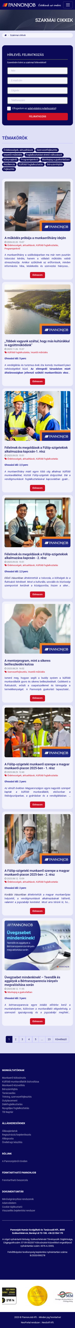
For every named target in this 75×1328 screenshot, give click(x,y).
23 (49, 1039)
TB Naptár (7, 1112)
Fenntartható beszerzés (15, 1180)
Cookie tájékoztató (12, 1206)
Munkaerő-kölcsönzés (14, 1077)
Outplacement (9, 1100)
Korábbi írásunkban (15, 894)
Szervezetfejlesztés (17, 671)
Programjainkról (12, 248)
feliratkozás (37, 116)
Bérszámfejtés (10, 1089)
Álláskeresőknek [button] (13, 1123)
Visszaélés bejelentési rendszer (18, 1210)
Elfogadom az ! (34, 108)
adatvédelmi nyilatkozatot (42, 108)
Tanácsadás (8, 1093)
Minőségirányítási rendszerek (18, 1199)
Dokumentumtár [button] (13, 1191)
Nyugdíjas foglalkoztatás (15, 1108)
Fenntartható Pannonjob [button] (19, 1172)
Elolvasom (37, 275)
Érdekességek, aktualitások (21, 245)
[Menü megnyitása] (68, 4)
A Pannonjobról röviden (14, 1161)
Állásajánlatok (9, 1131)
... (42, 1039)
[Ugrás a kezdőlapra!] (31, 5)
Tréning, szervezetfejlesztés (17, 1096)
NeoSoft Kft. (48, 1322)
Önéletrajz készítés (12, 1142)
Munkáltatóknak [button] (13, 1070)
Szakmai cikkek (18, 35)
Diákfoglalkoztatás (12, 1104)
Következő (61, 1039)
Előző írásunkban (14, 578)
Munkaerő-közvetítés (13, 1085)
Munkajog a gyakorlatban (20, 992)
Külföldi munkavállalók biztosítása (20, 1081)
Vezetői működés (39, 352)
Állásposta (8, 1138)
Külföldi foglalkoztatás (47, 245)
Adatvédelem (9, 1203)
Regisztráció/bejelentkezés (16, 1134)
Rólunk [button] (7, 1153)
